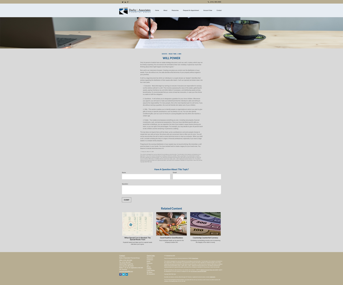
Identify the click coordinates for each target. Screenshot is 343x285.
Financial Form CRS (170, 255)
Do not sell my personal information (198, 271)
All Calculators (151, 274)
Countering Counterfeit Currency (205, 238)
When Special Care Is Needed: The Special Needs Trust (137, 239)
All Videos (149, 272)
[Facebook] (127, 2)
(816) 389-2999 (215, 2)
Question (125, 184)
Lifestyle (149, 268)
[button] (165, 10)
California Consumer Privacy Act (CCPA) (209, 269)
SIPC (214, 277)
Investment (150, 260)
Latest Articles (151, 270)
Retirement (150, 258)
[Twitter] (122, 2)
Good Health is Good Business (171, 238)
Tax (148, 265)
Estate (148, 261)
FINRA (211, 277)
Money (149, 267)
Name (124, 172)
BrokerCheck (195, 258)
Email (175, 172)
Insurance (149, 263)
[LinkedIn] (125, 2)
